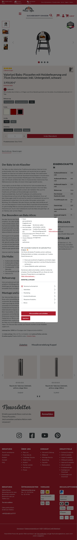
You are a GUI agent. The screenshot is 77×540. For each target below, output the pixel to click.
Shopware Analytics (30, 299)
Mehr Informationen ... (53, 231)
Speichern (26, 318)
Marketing (27, 293)
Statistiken (27, 289)
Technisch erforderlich (31, 286)
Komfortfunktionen (30, 296)
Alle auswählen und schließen (38, 313)
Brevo (25, 302)
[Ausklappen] (55, 286)
